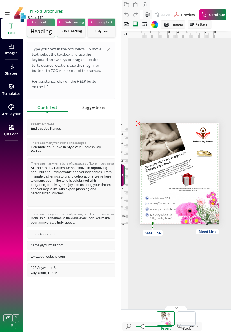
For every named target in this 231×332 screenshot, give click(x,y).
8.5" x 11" (35, 17)
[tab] (47, 108)
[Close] (109, 49)
